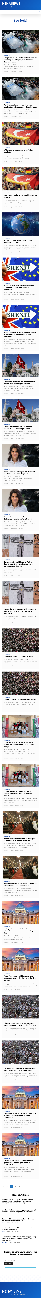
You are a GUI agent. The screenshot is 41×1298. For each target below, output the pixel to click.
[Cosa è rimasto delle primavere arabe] (20, 683)
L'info (3, 1205)
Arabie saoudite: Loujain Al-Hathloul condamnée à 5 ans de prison (19, 473)
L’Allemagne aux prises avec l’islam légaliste (18, 151)
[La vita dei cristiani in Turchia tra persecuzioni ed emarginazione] (20, 410)
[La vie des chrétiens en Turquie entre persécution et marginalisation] (20, 365)
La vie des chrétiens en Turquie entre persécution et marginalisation (19, 382)
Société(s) (7, 55)
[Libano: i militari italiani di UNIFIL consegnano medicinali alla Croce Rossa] (20, 775)
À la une (4, 1242)
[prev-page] (3, 1186)
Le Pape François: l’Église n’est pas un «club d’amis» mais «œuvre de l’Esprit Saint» (19, 931)
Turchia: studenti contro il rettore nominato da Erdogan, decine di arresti (20, 106)
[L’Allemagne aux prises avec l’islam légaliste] (20, 133)
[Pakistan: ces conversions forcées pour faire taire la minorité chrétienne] (20, 822)
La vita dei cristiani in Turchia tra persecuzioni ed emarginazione (18, 427)
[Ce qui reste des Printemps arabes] (20, 640)
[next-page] (19, 1186)
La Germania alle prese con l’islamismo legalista (20, 196)
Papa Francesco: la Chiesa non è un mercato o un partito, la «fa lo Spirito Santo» (20, 978)
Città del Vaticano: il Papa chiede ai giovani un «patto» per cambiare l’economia (19, 1162)
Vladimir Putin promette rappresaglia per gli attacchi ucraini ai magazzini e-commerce (19, 1211)
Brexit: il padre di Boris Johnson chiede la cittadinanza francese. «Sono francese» (20, 334)
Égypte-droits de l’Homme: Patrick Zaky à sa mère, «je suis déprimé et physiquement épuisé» (18, 564)
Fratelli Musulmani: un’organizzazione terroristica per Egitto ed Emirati (20, 1069)
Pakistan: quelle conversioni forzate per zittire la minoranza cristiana (20, 885)
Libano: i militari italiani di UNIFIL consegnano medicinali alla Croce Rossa (18, 793)
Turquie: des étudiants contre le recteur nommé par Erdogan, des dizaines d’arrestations (20, 60)
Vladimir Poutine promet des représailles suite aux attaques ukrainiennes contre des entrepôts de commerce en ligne (19, 1201)
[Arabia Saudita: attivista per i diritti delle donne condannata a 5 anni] (20, 500)
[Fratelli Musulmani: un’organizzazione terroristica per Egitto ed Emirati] (20, 1052)
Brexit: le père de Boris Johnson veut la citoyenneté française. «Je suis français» (20, 287)
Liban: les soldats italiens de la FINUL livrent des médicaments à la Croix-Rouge (19, 744)
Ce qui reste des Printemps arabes (18, 656)
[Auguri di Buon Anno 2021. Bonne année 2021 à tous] (20, 224)
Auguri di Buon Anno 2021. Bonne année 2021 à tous (18, 241)
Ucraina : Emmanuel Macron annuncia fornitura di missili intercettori (20, 1228)
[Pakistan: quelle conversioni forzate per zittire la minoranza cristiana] (20, 867)
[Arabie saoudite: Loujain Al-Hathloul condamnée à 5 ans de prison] (20, 455)
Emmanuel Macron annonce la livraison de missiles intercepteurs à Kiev (18, 1220)
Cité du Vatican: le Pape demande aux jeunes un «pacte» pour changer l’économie (20, 1115)
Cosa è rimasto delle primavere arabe (20, 699)
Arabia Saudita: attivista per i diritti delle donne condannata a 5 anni (19, 518)
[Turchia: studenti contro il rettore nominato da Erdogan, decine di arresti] (20, 88)
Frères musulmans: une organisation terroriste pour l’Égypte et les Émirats (20, 1024)
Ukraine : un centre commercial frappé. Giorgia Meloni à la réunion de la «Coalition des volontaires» (19, 1238)
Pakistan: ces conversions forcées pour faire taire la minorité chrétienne (20, 839)
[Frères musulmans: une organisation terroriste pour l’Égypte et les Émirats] (20, 1006)
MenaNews (6, 71)
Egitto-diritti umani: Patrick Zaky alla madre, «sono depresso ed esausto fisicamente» (20, 611)
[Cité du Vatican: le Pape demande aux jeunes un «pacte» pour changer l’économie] (20, 1097)
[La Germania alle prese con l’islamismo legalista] (20, 178)
